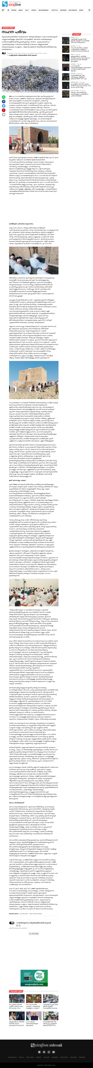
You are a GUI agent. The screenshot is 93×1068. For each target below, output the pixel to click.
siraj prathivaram (36, 913)
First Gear (30, 1057)
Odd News (73, 1057)
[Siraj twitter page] (44, 1052)
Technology (12, 1057)
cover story (24, 913)
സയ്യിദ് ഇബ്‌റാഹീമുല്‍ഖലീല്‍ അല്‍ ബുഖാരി (23, 55)
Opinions (82, 1057)
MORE (81, 10)
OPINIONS (63, 10)
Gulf (27, 10)
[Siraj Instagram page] (49, 1052)
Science (38, 1057)
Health (21, 1057)
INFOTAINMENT (43, 10)
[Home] (8, 10)
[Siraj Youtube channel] (53, 1052)
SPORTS (33, 10)
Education (64, 1057)
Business (55, 1057)
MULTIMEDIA (73, 10)
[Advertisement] (58, 4)
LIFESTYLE (54, 10)
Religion (47, 1057)
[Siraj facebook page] (39, 1052)
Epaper (13, 10)
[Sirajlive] (46, 1047)
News (21, 10)
